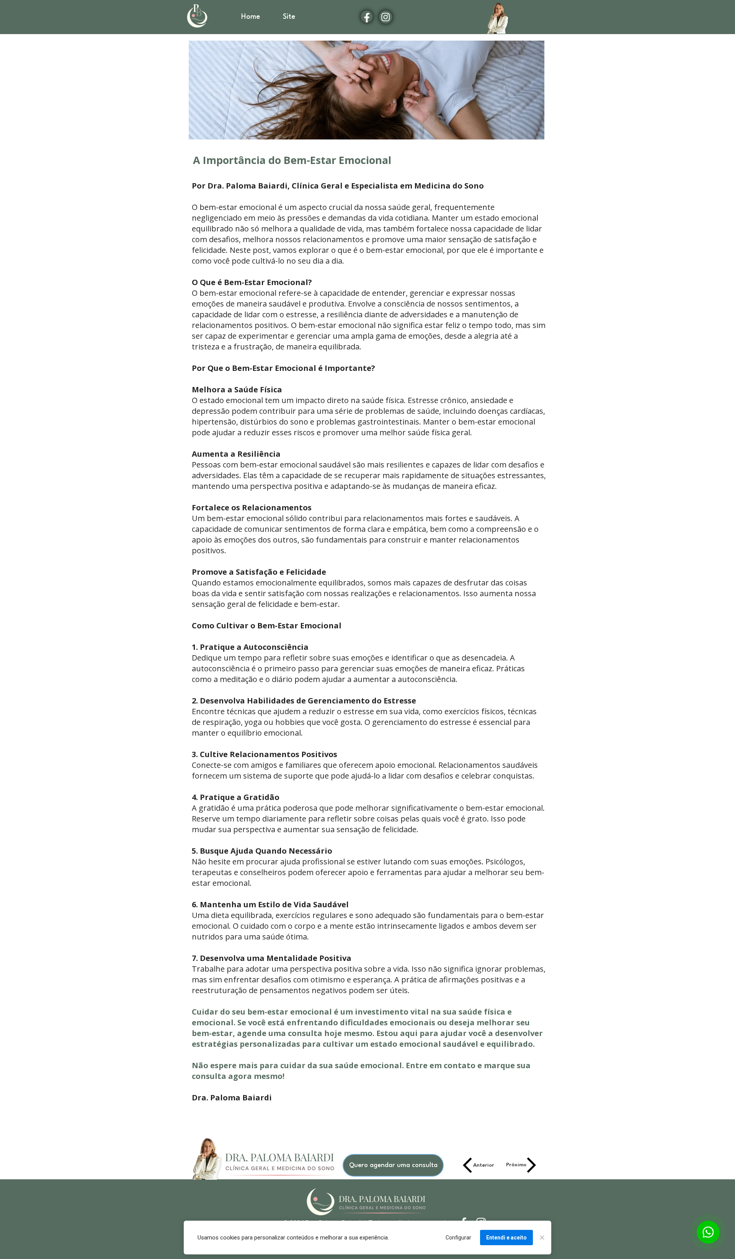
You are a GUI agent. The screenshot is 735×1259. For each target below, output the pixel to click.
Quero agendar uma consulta (393, 1165)
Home (250, 16)
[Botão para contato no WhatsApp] (708, 1232)
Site (289, 16)
